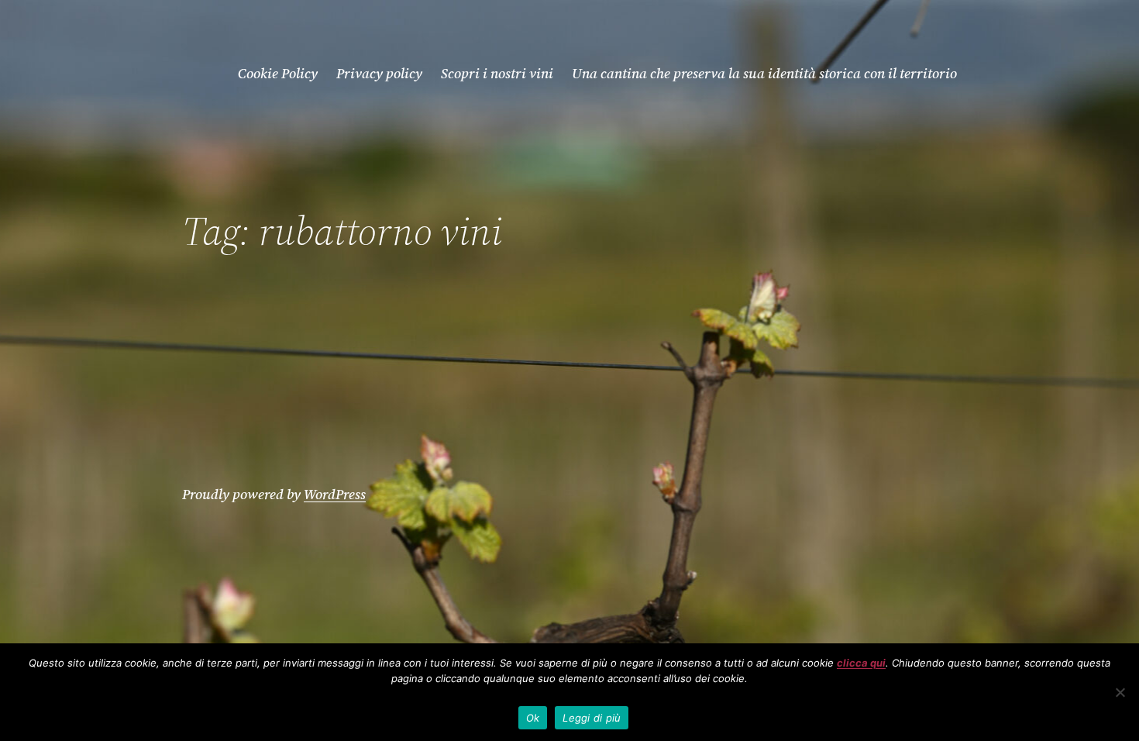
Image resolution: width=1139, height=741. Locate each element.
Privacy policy (379, 73)
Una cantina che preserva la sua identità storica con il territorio (764, 73)
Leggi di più (592, 718)
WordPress (335, 494)
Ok (533, 718)
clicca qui (861, 663)
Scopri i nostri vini (497, 73)
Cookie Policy (278, 73)
